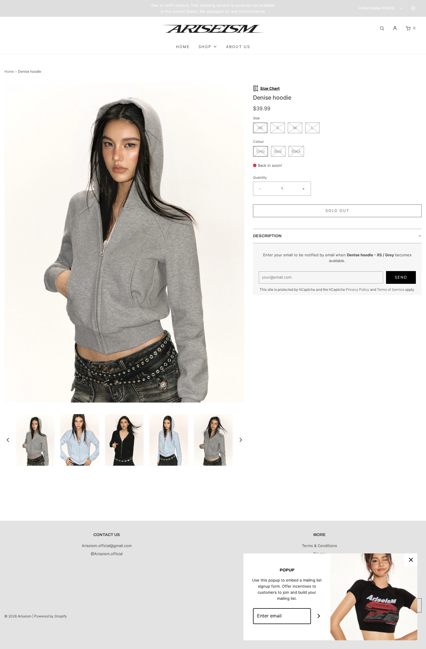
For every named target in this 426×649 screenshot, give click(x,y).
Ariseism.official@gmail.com (107, 545)
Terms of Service (390, 289)
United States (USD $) (377, 8)
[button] (7, 439)
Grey (260, 151)
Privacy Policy (357, 289)
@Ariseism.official (107, 553)
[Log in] (395, 28)
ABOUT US (238, 46)
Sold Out (337, 210)
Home (9, 71)
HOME (183, 46)
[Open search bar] (382, 28)
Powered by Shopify (50, 616)
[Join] (319, 616)
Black (296, 151)
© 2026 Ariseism (17, 616)
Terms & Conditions (319, 545)
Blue (278, 151)
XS (260, 127)
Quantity (260, 177)
